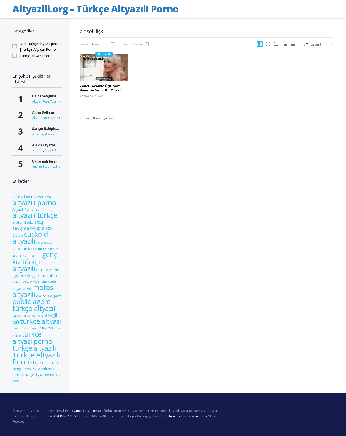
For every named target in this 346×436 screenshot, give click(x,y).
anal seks (26, 222)
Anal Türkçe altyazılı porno (49, 167)
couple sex (41, 228)
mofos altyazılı (32, 291)
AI (13, 196)
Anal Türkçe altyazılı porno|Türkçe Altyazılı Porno (40, 46)
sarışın (26, 315)
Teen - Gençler (59, 101)
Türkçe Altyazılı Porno (37, 55)
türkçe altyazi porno (94, 44)
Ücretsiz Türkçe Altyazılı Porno (33, 375)
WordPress (46, 368)
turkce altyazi (40, 321)
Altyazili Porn (40, 101)
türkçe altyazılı (132, 44)
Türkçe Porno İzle (24, 369)
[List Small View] (293, 44)
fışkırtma (36, 256)
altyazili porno (25, 196)
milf (29, 288)
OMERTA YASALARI (66, 416)
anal (15, 222)
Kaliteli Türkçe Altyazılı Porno (29, 281)
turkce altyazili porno (25, 328)
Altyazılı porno (197, 416)
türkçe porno (46, 362)
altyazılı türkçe (34, 215)
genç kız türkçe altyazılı (34, 261)
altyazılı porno (59, 118)
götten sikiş (22, 275)
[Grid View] (260, 44)
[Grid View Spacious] (268, 44)
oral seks (42, 296)
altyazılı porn (43, 196)
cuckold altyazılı (30, 238)
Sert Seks (38, 315)
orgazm (55, 296)
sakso (16, 315)
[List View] (285, 44)
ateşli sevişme (29, 225)
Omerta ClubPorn (85, 411)
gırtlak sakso (45, 275)
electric (37, 248)
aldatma (37, 134)
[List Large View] (276, 44)
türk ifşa (46, 328)
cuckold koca (44, 242)
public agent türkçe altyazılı (34, 305)
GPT (39, 270)
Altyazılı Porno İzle (26, 209)
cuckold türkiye (22, 248)
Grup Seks (52, 269)
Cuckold (17, 235)
